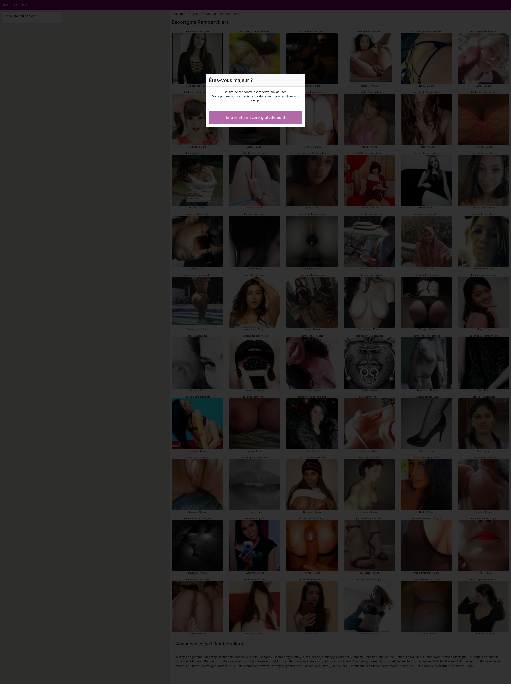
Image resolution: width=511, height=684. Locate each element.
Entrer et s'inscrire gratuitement (255, 117)
